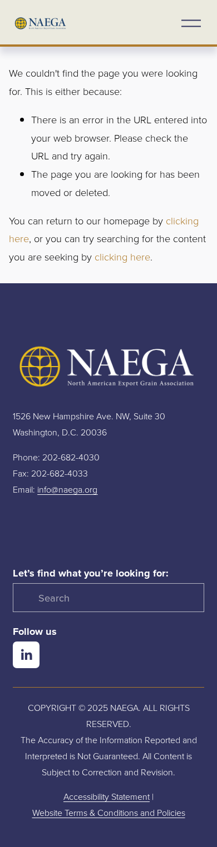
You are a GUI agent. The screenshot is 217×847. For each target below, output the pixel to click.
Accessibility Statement (106, 796)
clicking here (122, 256)
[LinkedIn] (26, 654)
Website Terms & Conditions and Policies (108, 812)
